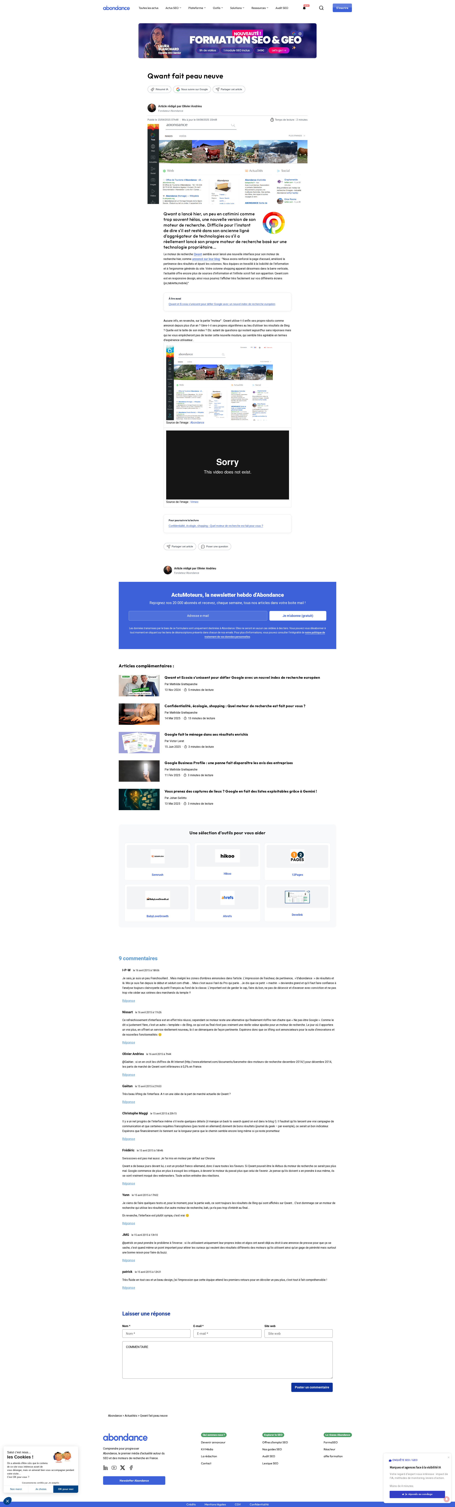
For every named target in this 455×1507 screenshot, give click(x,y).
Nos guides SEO (272, 1449)
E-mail (198, 1326)
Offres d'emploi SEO (275, 1442)
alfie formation (333, 1456)
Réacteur (329, 1449)
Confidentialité (259, 1504)
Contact (206, 1463)
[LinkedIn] (105, 1467)
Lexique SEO (270, 1463)
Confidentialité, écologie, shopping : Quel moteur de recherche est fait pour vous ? (216, 525)
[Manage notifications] (446, 1499)
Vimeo (194, 502)
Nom (126, 1326)
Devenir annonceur (213, 1442)
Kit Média (207, 1449)
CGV (238, 1504)
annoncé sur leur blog (206, 259)
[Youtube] (114, 1467)
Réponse (128, 1001)
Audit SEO (281, 8)
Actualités (131, 1415)
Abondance (197, 422)
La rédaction (209, 1456)
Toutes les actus (148, 8)
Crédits (191, 1504)
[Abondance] (116, 7)
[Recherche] (321, 8)
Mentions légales (215, 1504)
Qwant (198, 254)
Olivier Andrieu (192, 106)
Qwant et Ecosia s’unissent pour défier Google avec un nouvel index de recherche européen (222, 303)
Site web (269, 1326)
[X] (122, 1467)
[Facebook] (131, 1467)
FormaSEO (331, 1442)
